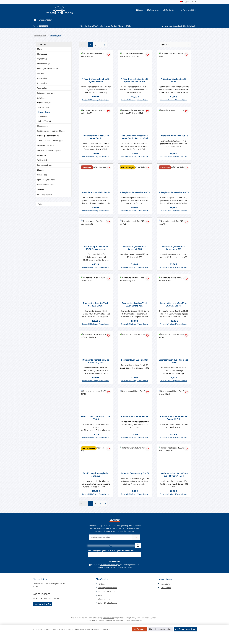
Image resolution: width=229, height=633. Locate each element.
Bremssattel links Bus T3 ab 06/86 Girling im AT (134, 304)
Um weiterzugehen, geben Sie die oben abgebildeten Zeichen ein (111, 550)
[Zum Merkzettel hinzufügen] (108, 54)
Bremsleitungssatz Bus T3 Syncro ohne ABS (173, 247)
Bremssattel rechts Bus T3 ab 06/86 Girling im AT (95, 361)
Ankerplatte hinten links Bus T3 (173, 135)
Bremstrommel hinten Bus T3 (134, 416)
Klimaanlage (42, 53)
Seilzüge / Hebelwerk (46, 92)
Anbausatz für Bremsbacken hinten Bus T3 (96, 137)
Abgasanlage (42, 58)
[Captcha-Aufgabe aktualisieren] (138, 545)
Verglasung (41, 155)
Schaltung (41, 97)
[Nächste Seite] (100, 44)
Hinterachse (42, 83)
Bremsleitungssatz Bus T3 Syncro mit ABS (134, 247)
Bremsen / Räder (44, 102)
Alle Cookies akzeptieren (185, 629)
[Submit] (136, 537)
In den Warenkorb (95, 98)
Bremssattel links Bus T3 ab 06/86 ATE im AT (95, 304)
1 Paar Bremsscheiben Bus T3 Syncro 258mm (95, 80)
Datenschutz (166, 587)
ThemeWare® (137, 620)
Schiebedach (42, 160)
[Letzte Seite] (105, 44)
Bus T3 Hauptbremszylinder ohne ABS (96, 474)
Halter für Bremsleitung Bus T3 (134, 473)
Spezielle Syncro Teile (46, 179)
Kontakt (101, 583)
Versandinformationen (107, 591)
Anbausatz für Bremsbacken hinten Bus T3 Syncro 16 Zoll (135, 137)
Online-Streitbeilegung (107, 602)
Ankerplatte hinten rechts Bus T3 (135, 192)
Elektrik (40, 169)
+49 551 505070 (41, 594)
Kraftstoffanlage (43, 63)
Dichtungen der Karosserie (48, 135)
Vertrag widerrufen (43, 604)
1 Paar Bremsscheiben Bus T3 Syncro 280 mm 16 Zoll (134, 80)
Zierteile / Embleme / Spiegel (49, 150)
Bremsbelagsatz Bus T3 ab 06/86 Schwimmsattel (96, 247)
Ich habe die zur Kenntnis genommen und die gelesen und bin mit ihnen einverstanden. (115, 565)
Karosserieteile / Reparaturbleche (51, 130)
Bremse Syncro (44, 112)
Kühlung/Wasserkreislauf (47, 68)
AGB (101, 567)
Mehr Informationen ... (102, 629)
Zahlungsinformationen (107, 587)
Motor (39, 49)
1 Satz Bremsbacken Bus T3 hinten (173, 80)
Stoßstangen (42, 125)
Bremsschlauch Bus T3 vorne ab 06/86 (173, 361)
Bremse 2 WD (43, 107)
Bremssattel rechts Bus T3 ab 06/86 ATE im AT (173, 304)
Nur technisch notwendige (160, 629)
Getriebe (40, 73)
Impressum (165, 583)
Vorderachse (42, 78)
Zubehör (40, 189)
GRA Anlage (42, 174)
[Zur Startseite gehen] (60, 10)
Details (96, 209)
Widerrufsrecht (104, 599)
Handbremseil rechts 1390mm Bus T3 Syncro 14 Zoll (174, 474)
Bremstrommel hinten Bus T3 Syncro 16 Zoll (173, 417)
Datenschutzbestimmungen (110, 564)
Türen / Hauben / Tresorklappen (50, 140)
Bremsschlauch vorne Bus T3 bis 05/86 (96, 417)
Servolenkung (42, 88)
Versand (176, 26)
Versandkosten (108, 617)
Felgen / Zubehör (44, 121)
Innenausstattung (44, 165)
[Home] (34, 19)
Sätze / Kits (42, 116)
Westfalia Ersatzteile (45, 184)
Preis (39, 204)
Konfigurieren (139, 629)
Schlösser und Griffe (45, 145)
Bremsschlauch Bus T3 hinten (134, 360)
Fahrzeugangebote (44, 194)
